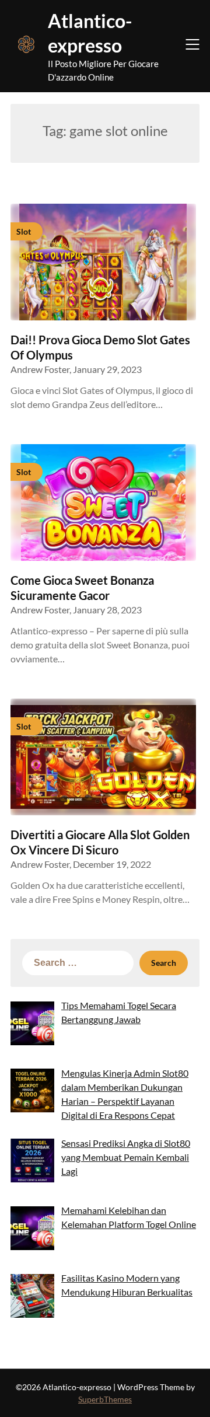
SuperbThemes (105, 1399)
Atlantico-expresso (90, 33)
